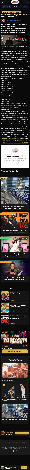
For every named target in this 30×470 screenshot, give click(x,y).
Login (26, 2)
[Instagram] (16, 451)
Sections (5, 12)
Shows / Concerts (15, 12)
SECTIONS (3, 178)
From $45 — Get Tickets (22, 433)
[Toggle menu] (2, 2)
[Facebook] (13, 451)
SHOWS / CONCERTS (6, 214)
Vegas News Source (12, 20)
